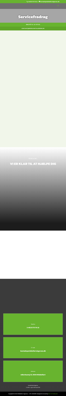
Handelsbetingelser (33, 385)
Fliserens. (23, 84)
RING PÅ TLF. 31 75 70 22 (33, 24)
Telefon (33, 324)
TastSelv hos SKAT (33, 102)
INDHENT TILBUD (33, 264)
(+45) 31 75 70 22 (33, 2)
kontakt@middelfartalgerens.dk (33, 28)
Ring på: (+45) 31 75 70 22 (33, 256)
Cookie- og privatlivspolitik (33, 387)
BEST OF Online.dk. (53, 394)
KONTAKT (33, 148)
